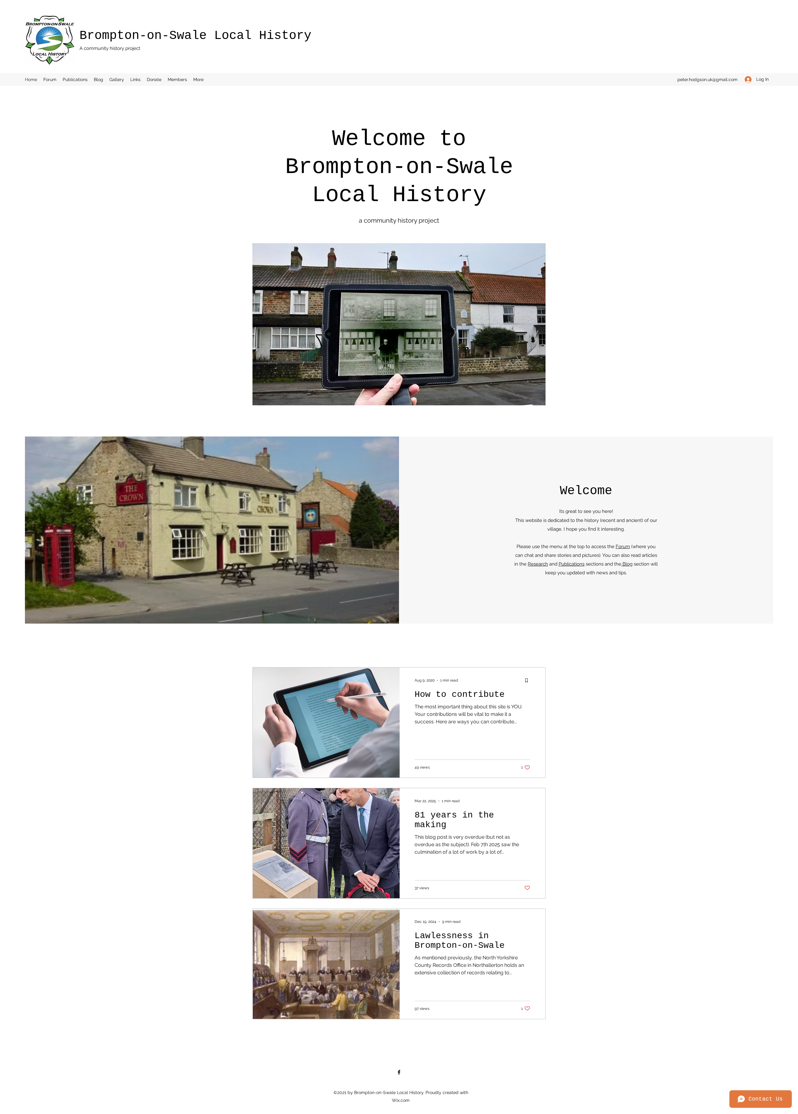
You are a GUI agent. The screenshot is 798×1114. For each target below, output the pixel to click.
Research (538, 564)
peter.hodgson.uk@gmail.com (707, 79)
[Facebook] (399, 1072)
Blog (626, 564)
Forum (623, 546)
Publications (571, 564)
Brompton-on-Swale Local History (195, 36)
